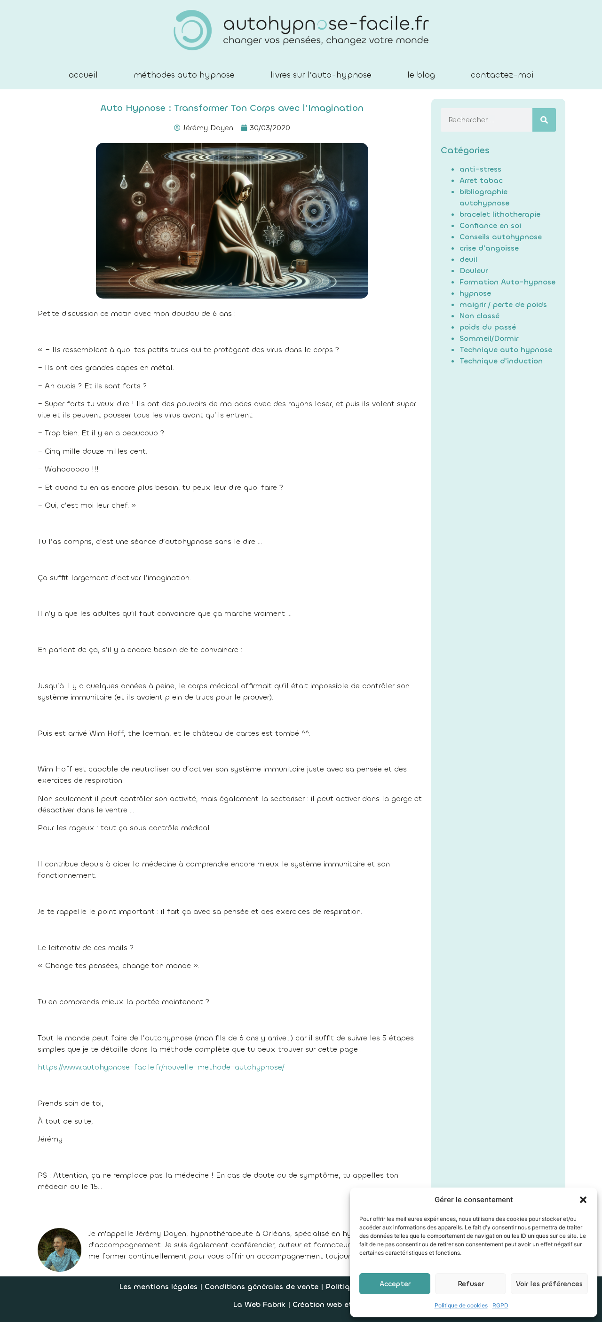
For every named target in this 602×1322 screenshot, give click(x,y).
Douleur (473, 270)
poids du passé (487, 327)
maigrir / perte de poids (503, 304)
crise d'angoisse (489, 248)
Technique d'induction (501, 361)
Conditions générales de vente (263, 1286)
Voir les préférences (549, 1284)
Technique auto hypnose (505, 349)
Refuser (471, 1284)
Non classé (479, 316)
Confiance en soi (490, 225)
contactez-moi (502, 74)
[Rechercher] (544, 120)
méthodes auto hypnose (184, 74)
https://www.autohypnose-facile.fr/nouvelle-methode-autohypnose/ (161, 1067)
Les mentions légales (158, 1286)
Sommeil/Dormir (488, 338)
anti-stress (480, 169)
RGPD (500, 1305)
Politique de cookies (461, 1305)
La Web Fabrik (259, 1304)
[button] (583, 1199)
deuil (468, 259)
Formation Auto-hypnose (507, 282)
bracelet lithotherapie (499, 214)
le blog (421, 74)
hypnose (475, 293)
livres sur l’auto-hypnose (321, 74)
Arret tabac (481, 180)
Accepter (395, 1284)
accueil (83, 74)
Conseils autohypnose (500, 237)
